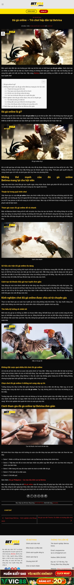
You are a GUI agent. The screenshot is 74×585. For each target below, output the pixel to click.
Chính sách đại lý (32, 557)
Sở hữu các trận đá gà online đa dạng (18, 93)
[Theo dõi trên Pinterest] (12, 568)
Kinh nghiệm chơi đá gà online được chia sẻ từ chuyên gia (22, 98)
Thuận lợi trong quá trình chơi (16, 89)
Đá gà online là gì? (10, 84)
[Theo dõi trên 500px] (18, 568)
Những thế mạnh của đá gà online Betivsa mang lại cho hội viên (24, 87)
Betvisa (36, 73)
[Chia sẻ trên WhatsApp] (28, 496)
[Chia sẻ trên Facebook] (31, 496)
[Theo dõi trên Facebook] (6, 568)
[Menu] (2, 4)
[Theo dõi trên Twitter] (9, 568)
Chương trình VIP (32, 561)
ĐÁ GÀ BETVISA (37, 17)
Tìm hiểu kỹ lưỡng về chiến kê (15, 100)
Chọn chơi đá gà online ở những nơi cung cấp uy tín (22, 104)
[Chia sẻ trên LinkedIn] (45, 496)
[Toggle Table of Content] (42, 81)
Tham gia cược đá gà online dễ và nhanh (19, 91)
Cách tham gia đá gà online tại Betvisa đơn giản (19, 106)
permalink (55, 503)
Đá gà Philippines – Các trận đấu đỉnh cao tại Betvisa (27, 480)
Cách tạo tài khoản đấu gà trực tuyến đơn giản (21, 95)
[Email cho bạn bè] (38, 496)
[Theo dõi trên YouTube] (15, 568)
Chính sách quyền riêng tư (35, 552)
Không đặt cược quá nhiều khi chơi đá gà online (21, 102)
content (50, 26)
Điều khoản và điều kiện (34, 548)
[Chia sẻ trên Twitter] (35, 496)
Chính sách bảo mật (33, 543)
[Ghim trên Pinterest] (42, 496)
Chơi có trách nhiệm (33, 566)
